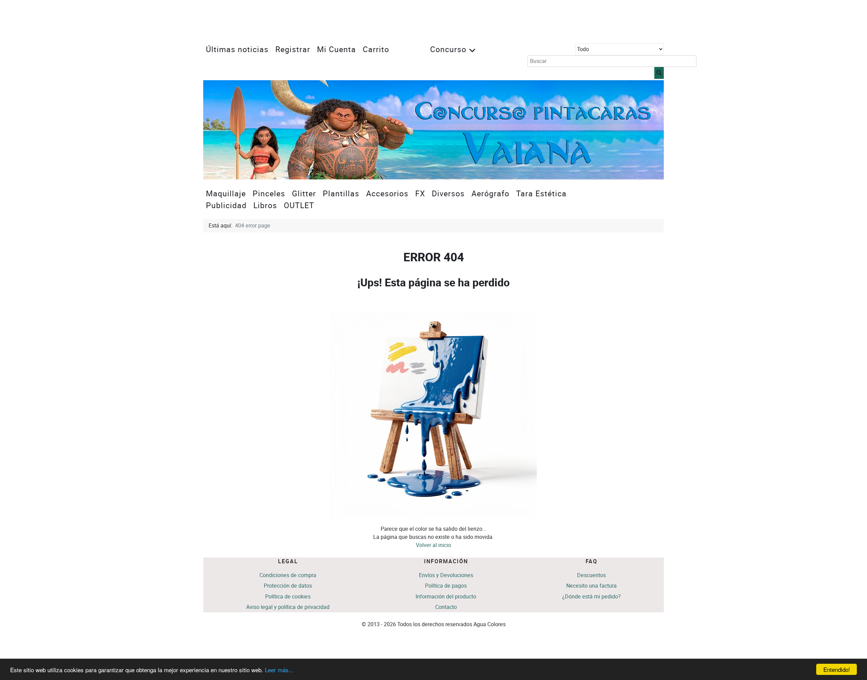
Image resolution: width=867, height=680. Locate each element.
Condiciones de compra (287, 575)
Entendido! (836, 669)
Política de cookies (288, 596)
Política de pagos (446, 586)
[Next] (651, 130)
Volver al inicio (433, 545)
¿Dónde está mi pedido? (591, 596)
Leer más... (279, 669)
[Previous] (216, 130)
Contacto (446, 607)
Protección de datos (288, 586)
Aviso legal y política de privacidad (288, 607)
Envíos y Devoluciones (446, 575)
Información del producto (446, 596)
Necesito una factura (591, 586)
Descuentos (591, 575)
